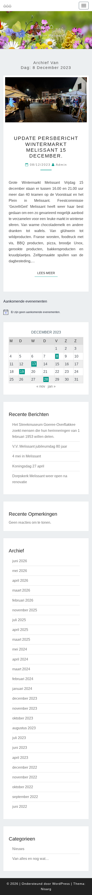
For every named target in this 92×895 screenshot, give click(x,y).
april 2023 (20, 758)
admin (61, 164)
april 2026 (20, 580)
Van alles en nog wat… (30, 859)
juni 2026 (19, 561)
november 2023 (24, 708)
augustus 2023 (24, 728)
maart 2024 (21, 669)
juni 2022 (19, 806)
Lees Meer (47, 273)
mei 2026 (19, 571)
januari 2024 (22, 689)
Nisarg (46, 889)
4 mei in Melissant (26, 456)
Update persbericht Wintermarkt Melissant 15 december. (46, 147)
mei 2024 (19, 649)
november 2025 (24, 610)
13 (34, 364)
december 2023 (24, 698)
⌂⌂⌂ (7, 5)
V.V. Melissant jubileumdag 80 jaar (39, 446)
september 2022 (25, 797)
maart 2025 (21, 639)
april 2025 (20, 630)
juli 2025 (19, 620)
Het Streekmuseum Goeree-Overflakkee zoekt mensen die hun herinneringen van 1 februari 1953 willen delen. (46, 430)
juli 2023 (19, 738)
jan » (52, 386)
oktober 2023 (22, 718)
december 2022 (24, 767)
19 (22, 372)
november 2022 (24, 777)
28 (46, 379)
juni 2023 (19, 748)
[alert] (46, 312)
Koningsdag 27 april (28, 466)
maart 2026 (21, 590)
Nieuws (18, 849)
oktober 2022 (22, 787)
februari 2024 (22, 679)
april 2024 (20, 659)
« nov (40, 386)
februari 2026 (22, 600)
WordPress (61, 883)
